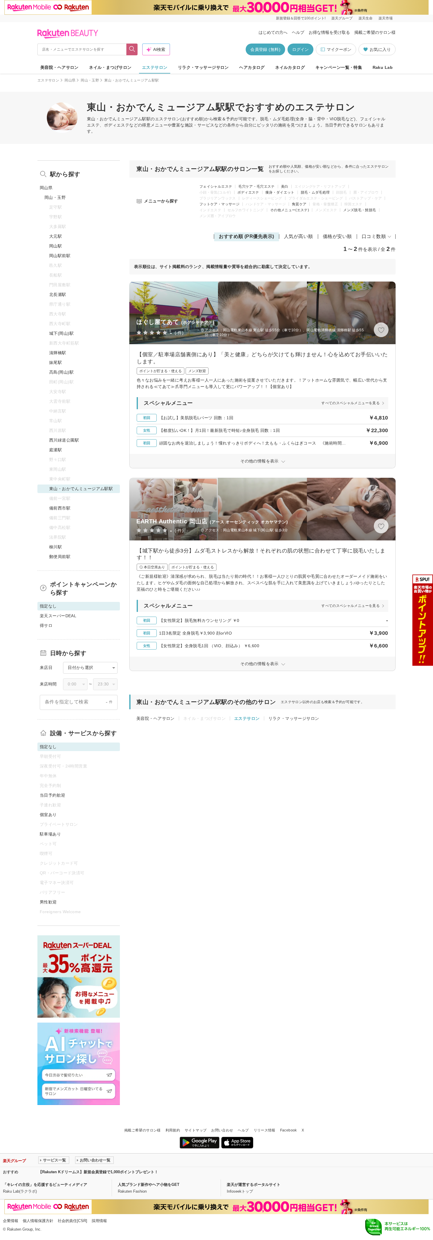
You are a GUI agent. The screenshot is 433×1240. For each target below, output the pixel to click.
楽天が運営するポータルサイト (253, 1184)
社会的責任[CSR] (72, 1221)
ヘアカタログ (252, 67)
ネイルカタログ (290, 67)
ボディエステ (248, 192)
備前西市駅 (59, 508)
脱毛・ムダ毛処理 (315, 192)
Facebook (288, 1130)
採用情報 (99, 1221)
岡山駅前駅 (59, 255)
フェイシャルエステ (215, 186)
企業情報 (10, 1221)
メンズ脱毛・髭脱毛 (359, 210)
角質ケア (299, 204)
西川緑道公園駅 (64, 440)
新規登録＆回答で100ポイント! (300, 18)
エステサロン (155, 67)
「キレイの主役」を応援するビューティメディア (45, 1184)
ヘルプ (298, 32)
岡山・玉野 (90, 80)
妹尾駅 (55, 362)
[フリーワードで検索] (132, 49)
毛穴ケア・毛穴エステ (256, 186)
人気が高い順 (298, 236)
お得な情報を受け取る (329, 32)
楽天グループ (342, 18)
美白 (284, 186)
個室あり (48, 814)
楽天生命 (365, 18)
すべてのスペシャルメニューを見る (350, 403)
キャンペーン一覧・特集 (338, 67)
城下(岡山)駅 (61, 333)
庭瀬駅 (55, 449)
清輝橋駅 (57, 352)
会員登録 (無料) (265, 49)
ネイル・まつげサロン (110, 67)
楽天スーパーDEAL (58, 615)
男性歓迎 (48, 902)
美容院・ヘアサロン (59, 67)
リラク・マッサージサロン (203, 67)
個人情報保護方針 (38, 1221)
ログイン (300, 49)
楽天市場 (386, 18)
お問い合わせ (222, 1130)
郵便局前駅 (59, 556)
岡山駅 (55, 246)
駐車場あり (50, 834)
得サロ (46, 625)
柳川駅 (55, 547)
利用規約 (173, 1130)
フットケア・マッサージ (219, 204)
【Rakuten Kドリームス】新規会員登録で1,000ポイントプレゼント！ (98, 1172)
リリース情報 (264, 1130)
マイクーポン (339, 49)
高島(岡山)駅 (61, 372)
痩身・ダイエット (280, 192)
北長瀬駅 (57, 294)
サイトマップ (195, 1130)
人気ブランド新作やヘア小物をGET (148, 1184)
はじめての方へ (273, 32)
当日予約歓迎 (52, 795)
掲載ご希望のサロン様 (375, 32)
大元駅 (55, 236)
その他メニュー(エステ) (289, 210)
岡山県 (70, 80)
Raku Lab (383, 67)
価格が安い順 (337, 236)
